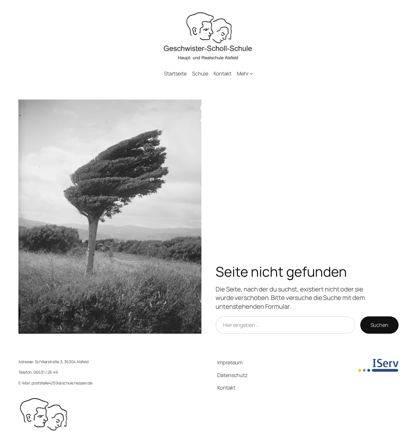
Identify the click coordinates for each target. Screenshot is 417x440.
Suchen (379, 324)
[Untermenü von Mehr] (251, 73)
